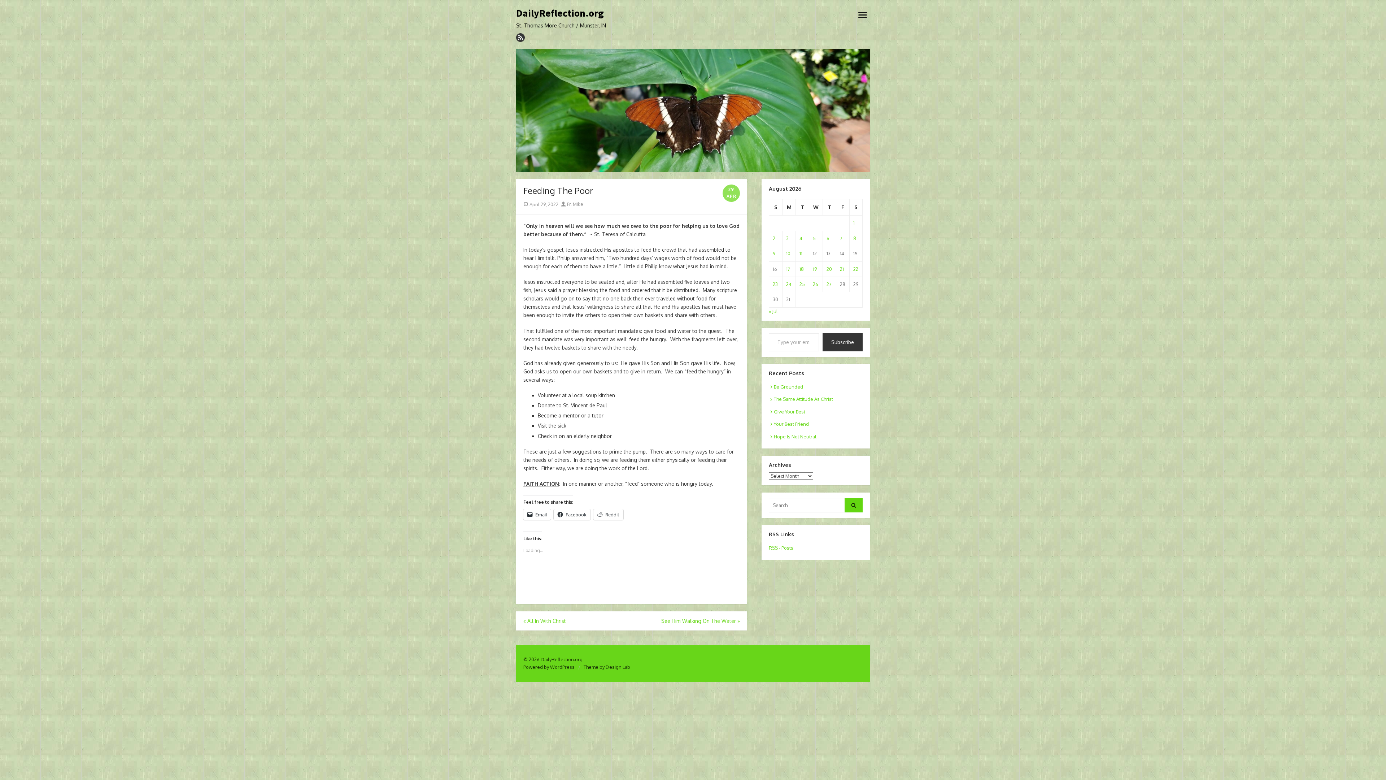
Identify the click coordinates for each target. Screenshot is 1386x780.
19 (815, 269)
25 (802, 284)
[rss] (520, 37)
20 (829, 269)
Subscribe (842, 342)
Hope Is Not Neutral (795, 436)
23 (775, 284)
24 (789, 284)
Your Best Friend (791, 424)
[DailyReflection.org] (693, 110)
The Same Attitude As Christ (803, 399)
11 (800, 253)
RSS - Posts (781, 548)
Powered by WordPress (549, 667)
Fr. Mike (574, 204)
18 (801, 269)
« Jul (773, 311)
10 (788, 253)
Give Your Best (789, 412)
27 (829, 284)
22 (855, 269)
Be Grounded (788, 387)
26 (815, 284)
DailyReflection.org (560, 13)
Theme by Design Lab (607, 667)
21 (842, 269)
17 (788, 269)
